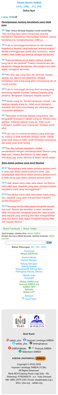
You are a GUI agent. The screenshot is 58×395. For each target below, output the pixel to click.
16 (10, 17)
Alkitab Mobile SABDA (29, 2)
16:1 (4, 30)
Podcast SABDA (42, 348)
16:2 (4, 45)
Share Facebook (11, 228)
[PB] (39, 6)
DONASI (40, 358)
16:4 (4, 74)
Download (29, 251)
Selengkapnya (39, 343)
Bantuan (29, 295)
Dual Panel (30, 299)
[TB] (26, 6)
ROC (43, 247)
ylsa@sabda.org (43, 379)
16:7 (4, 115)
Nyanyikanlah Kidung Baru (29, 269)
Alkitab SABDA (33, 233)
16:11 (4, 183)
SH (32, 247)
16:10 (4, 168)
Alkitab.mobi (29, 275)
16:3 (4, 60)
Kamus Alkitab (29, 257)
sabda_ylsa (15, 340)
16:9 (4, 148)
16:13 (4, 206)
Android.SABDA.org (29, 284)
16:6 (4, 101)
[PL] (34, 6)
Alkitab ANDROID (29, 253)
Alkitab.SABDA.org (29, 281)
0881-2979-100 (18, 379)
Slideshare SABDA (31, 351)
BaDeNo (29, 289)
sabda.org (37, 382)
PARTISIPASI (28, 358)
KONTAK (16, 358)
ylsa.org (26, 382)
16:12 (4, 194)
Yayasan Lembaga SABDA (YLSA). (29, 367)
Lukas (5, 17)
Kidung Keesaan (29, 263)
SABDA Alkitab (18, 348)
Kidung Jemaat (29, 266)
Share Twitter (30, 228)
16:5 (4, 89)
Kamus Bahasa (29, 260)
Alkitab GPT (29, 292)
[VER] (19, 6)
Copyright (29, 278)
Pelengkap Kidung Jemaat (29, 271)
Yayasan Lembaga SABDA (40, 340)
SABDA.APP (29, 287)
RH (37, 247)
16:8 (4, 133)
